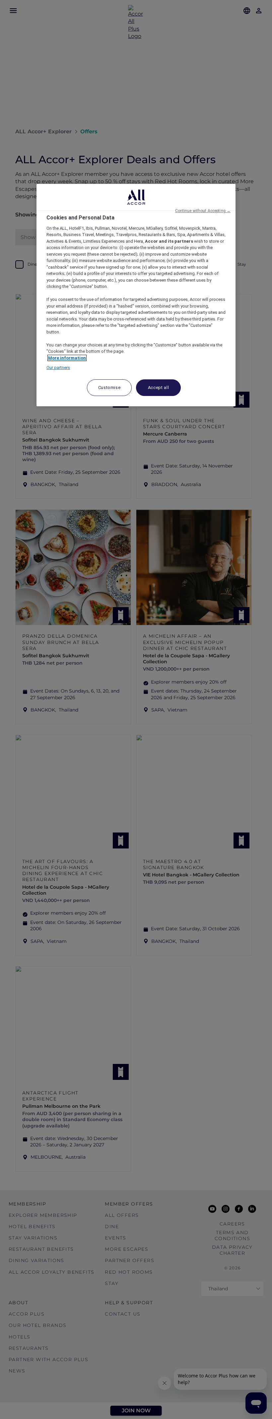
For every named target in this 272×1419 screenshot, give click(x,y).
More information (67, 357)
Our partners (58, 367)
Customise (109, 387)
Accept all (158, 387)
